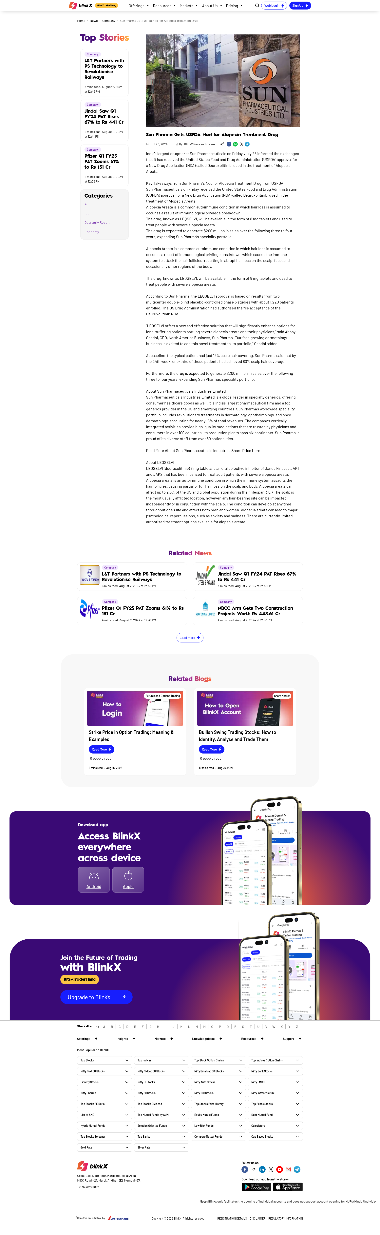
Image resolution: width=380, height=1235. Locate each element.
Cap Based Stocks (262, 1136)
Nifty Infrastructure (263, 1093)
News (94, 20)
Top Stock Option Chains (209, 1060)
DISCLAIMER (257, 1218)
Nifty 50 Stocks (147, 1093)
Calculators (258, 1125)
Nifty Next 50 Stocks (93, 1071)
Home (81, 20)
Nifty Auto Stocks (204, 1082)
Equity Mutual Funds (206, 1114)
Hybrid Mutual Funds (93, 1125)
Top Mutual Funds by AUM (153, 1114)
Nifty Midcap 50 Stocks (151, 1071)
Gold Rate (86, 1147)
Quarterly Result (97, 222)
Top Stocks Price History (208, 1104)
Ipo (87, 213)
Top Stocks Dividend (150, 1104)
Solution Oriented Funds (152, 1125)
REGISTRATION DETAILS (232, 1218)
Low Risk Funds (204, 1125)
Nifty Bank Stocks (262, 1071)
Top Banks (144, 1136)
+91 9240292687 (88, 1187)
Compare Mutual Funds (208, 1136)
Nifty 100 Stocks (204, 1093)
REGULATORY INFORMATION (285, 1218)
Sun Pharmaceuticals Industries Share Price (213, 450)
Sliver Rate (144, 1147)
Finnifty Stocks (90, 1082)
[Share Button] (222, 144)
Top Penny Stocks (262, 1104)
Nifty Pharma (88, 1093)
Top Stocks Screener (93, 1136)
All (86, 204)
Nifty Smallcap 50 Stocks (209, 1071)
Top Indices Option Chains (267, 1060)
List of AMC (87, 1114)
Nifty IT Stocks (146, 1082)
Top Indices (144, 1060)
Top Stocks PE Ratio (93, 1104)
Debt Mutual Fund (262, 1114)
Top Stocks (87, 1060)
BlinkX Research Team (199, 144)
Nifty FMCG (257, 1082)
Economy (92, 231)
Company (108, 20)
